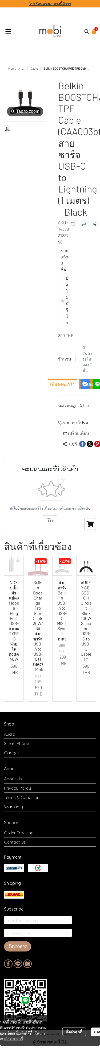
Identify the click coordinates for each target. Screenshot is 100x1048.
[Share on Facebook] (82, 444)
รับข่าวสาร (18, 946)
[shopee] (27, 963)
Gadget (11, 752)
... (23, 68)
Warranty (13, 806)
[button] (86, 31)
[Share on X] (90, 444)
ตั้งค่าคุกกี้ (74, 1031)
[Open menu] (8, 31)
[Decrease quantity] (77, 359)
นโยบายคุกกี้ (13, 1038)
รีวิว (50, 520)
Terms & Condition (21, 797)
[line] (18, 963)
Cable (34, 68)
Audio (9, 734)
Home (12, 68)
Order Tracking (19, 832)
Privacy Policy (17, 788)
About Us (13, 778)
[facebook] (8, 963)
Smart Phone (16, 743)
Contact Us (15, 842)
